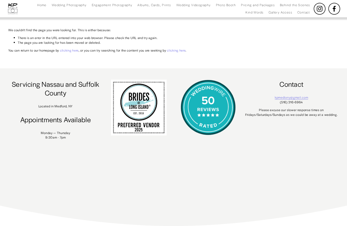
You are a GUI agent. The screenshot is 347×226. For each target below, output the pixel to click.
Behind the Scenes (295, 5)
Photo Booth (226, 5)
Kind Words (254, 12)
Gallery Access (280, 12)
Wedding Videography (193, 5)
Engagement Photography (112, 5)
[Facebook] (334, 9)
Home (42, 5)
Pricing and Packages (258, 5)
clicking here (69, 50)
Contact (303, 12)
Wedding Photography (69, 5)
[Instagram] (320, 9)
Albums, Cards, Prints (154, 5)
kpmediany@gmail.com (291, 97)
